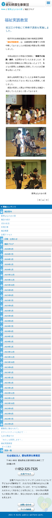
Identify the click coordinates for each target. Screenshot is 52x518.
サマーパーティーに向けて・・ (14, 432)
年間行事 (4, 227)
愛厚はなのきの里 (15, 9)
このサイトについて (43, 480)
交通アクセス (6, 235)
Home (3, 9)
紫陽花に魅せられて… (10, 428)
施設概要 (4, 231)
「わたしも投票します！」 (12, 440)
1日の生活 (5, 223)
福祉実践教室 (6, 443)
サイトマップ (27, 480)
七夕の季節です (7, 436)
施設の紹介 (5, 219)
